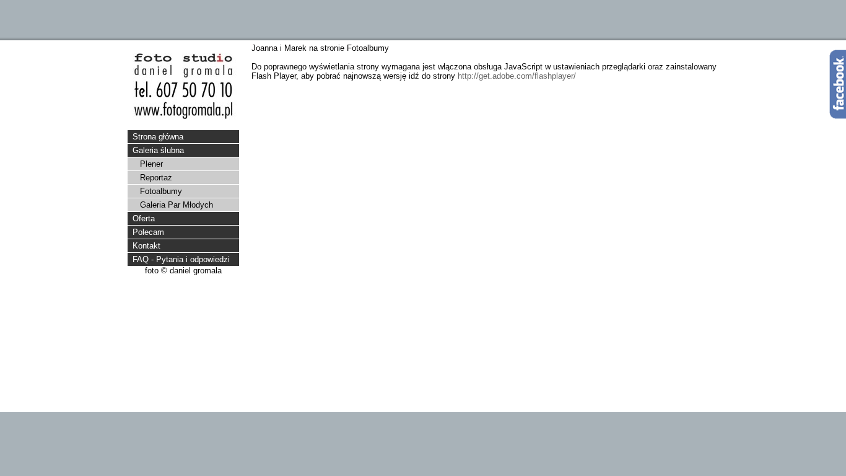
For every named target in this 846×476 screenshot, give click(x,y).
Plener (151, 164)
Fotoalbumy (161, 191)
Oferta (144, 218)
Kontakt (146, 245)
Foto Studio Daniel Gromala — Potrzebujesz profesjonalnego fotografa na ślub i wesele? (183, 86)
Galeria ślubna (158, 150)
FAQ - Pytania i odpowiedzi (181, 259)
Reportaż (156, 177)
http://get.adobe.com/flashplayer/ (517, 76)
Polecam (148, 232)
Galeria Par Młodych (176, 204)
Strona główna (158, 136)
